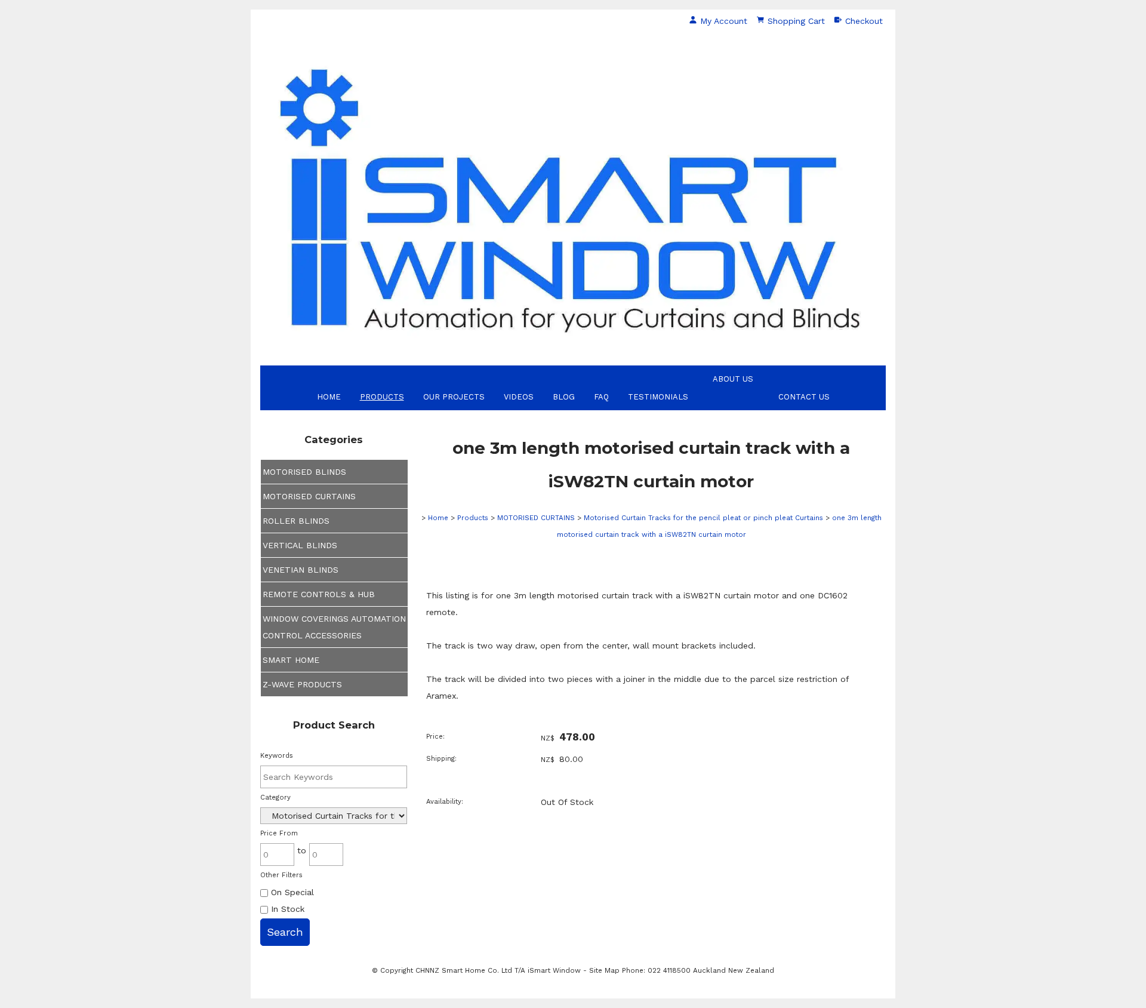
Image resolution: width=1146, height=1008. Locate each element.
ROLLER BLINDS (296, 520)
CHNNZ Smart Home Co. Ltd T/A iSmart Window (499, 970)
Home (329, 396)
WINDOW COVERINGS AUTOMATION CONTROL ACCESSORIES (334, 627)
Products (382, 396)
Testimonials (658, 396)
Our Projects (454, 396)
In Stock (286, 909)
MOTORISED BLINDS (304, 472)
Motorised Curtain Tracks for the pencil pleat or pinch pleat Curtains (703, 518)
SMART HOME (291, 660)
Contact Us (804, 396)
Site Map (604, 970)
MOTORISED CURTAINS (309, 496)
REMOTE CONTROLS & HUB (319, 594)
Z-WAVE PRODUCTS (302, 684)
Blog (564, 396)
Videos (519, 396)
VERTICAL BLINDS (300, 545)
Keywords (276, 756)
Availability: (444, 802)
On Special (291, 892)
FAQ (601, 396)
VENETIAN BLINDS (300, 569)
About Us (733, 378)
